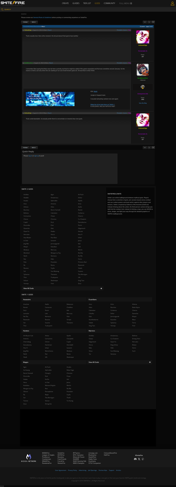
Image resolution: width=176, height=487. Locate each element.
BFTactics (76, 453)
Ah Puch (80, 195)
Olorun (25, 391)
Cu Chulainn (82, 219)
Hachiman (48, 345)
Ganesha (27, 228)
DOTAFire (61, 455)
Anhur (80, 198)
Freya (68, 376)
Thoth (69, 398)
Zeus (79, 283)
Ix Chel (26, 241)
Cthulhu (91, 313)
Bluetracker (92, 455)
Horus (53, 234)
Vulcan (26, 280)
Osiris (80, 259)
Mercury (53, 250)
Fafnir (112, 313)
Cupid (25, 222)
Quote (125, 30)
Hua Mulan (27, 238)
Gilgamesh (81, 228)
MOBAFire (45, 453)
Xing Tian (81, 280)
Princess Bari (82, 262)
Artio (79, 204)
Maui (134, 320)
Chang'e (48, 373)
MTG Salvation (78, 455)
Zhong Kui (48, 404)
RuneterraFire (46, 463)
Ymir (52, 283)
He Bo (47, 379)
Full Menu (124, 3)
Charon (80, 216)
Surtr (134, 351)
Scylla (53, 268)
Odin (52, 259)
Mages (25, 362)
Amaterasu (54, 198)
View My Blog (143, 103)
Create (65, 3)
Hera (25, 382)
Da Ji (52, 222)
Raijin (47, 395)
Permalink (119, 30)
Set (24, 323)
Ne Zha (80, 253)
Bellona (26, 213)
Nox (46, 388)
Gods (97, 3)
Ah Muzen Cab (28, 336)
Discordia (27, 225)
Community (109, 3)
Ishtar (80, 238)
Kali (79, 244)
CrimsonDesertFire (110, 453)
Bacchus (26, 210)
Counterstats (46, 459)
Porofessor (46, 457)
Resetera (61, 457)
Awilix (80, 207)
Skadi (25, 357)
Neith (25, 256)
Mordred (26, 253)
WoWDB (76, 459)
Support (111, 470)
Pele (25, 262)
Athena (26, 207)
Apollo (80, 201)
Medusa (26, 250)
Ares (25, 204)
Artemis (53, 204)
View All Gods (28, 288)
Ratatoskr (81, 265)
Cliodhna (70, 307)
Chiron (26, 219)
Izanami (53, 241)
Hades (53, 231)
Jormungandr (55, 244)
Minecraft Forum (78, 457)
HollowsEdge (27, 30)
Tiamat (25, 401)
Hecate (80, 231)
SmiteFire (61, 453)
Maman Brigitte (50, 385)
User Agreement (60, 470)
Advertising (82, 470)
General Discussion (34, 26)
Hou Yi (80, 234)
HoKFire (107, 455)
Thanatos (54, 274)
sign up (36, 156)
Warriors (92, 331)
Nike (90, 348)
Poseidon (54, 262)
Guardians (93, 299)
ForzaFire (61, 461)
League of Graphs (48, 455)
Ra (24, 265)
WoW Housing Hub (79, 461)
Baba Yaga (70, 370)
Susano (80, 271)
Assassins (27, 299)
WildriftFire (46, 461)
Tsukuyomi (54, 277)
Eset (52, 225)
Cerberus (81, 213)
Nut (25, 259)
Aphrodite (54, 201)
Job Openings (92, 470)
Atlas (52, 207)
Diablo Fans (92, 459)
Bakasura (70, 304)
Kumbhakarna (93, 320)
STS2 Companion (94, 463)
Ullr (79, 277)
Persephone (49, 391)
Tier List (87, 3)
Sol (25, 271)
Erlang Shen (136, 339)
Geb (52, 228)
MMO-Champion (78, 463)
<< (145, 22)
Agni (52, 195)
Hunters (26, 331)
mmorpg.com (93, 453)
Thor (25, 277)
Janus (80, 241)
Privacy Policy (72, 470)
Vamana (113, 354)
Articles (118, 470)
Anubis (26, 201)
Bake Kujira (136, 307)
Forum (25, 22)
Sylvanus (26, 274)
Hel (68, 379)
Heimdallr (70, 345)
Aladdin (26, 198)
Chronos (53, 219)
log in (30, 156)
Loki (79, 247)
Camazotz (48, 307)
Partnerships (103, 470)
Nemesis (54, 256)
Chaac (53, 216)
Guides (76, 3)
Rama (53, 265)
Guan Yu (26, 231)
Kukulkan (54, 247)
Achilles (26, 195)
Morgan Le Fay (56, 253)
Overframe (92, 461)
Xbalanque (54, 280)
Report (49, 30)
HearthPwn (92, 457)
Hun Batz (54, 238)
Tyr (90, 354)
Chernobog (27, 342)
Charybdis (70, 339)
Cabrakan (54, 213)
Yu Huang (70, 401)
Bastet (80, 210)
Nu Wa (80, 256)
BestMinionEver (28, 63)
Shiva (90, 351)
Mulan (134, 345)
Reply (34, 22)
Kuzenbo (113, 320)
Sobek (80, 268)
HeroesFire (61, 463)
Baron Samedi (55, 210)
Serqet (69, 320)
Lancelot (26, 313)
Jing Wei (26, 244)
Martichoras (49, 351)
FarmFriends (62, 459)
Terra (134, 323)
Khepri (26, 247)
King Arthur (114, 345)
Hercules (27, 234)
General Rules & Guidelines (42, 17)
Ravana (26, 268)
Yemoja (26, 283)
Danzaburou (82, 222)
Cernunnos (27, 216)
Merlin (80, 250)
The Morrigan (82, 274)
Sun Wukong (55, 271)
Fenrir (80, 225)
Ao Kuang (26, 370)
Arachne (26, 304)
